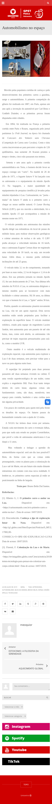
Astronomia (37, 587)
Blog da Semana (21, 590)
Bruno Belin (32, 590)
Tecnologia (12, 593)
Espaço (40, 590)
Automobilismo (8, 590)
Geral (23, 587)
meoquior (26, 625)
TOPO (26, 784)
